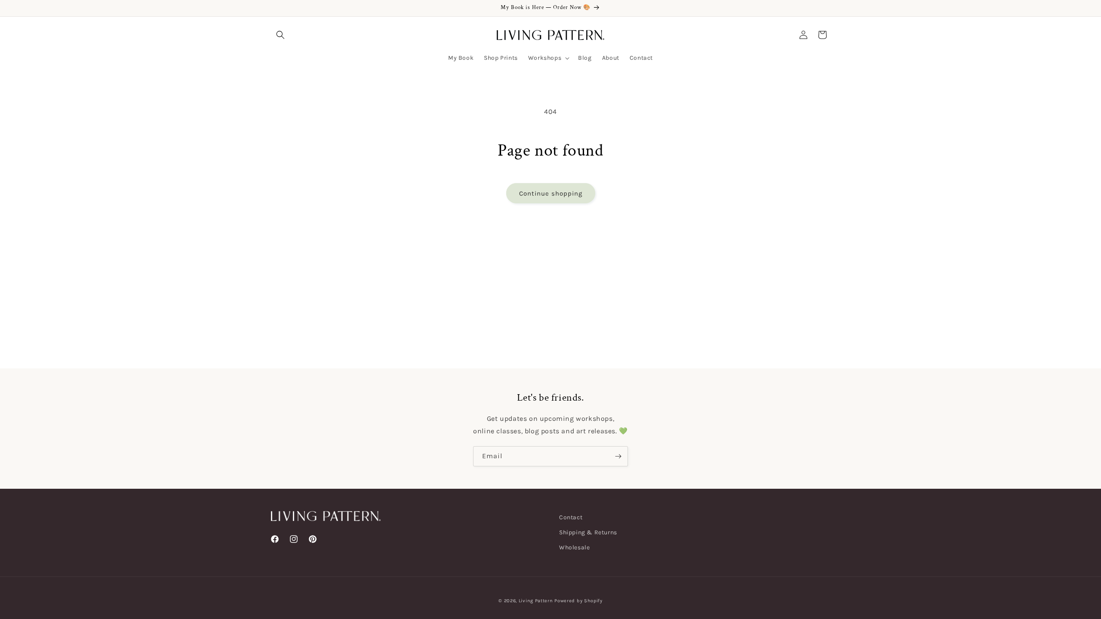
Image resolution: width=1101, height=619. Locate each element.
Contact (570, 517)
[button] (280, 34)
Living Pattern (536, 601)
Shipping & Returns (588, 532)
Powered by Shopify (578, 601)
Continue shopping (550, 193)
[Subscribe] (618, 456)
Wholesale (574, 547)
